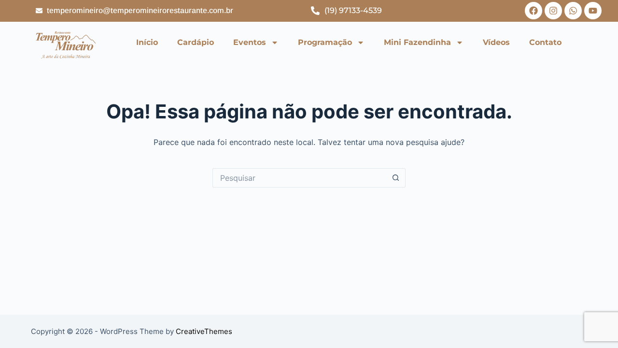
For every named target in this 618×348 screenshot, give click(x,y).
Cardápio (195, 42)
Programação (325, 42)
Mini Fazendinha (417, 42)
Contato (545, 42)
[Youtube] (593, 10)
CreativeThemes (204, 331)
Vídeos (496, 42)
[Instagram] (553, 10)
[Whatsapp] (573, 10)
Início (147, 42)
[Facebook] (533, 10)
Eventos (249, 42)
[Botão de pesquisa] (396, 178)
